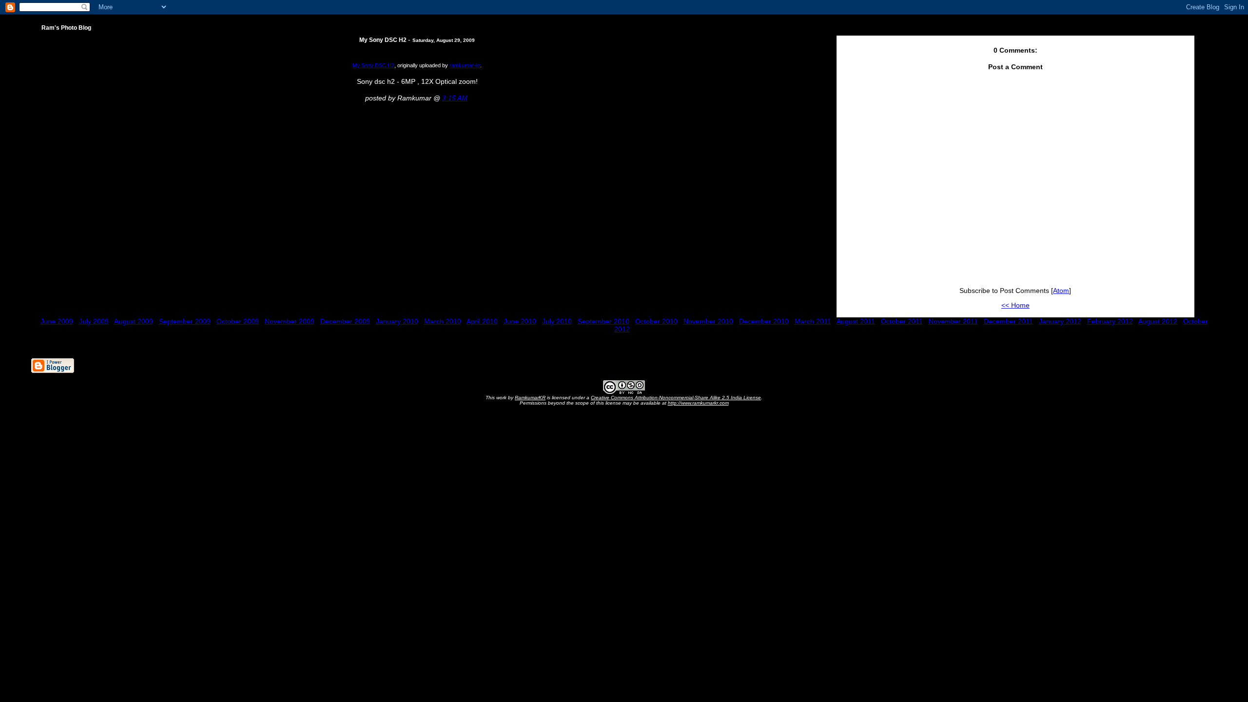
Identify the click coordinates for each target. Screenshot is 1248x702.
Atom (1061, 290)
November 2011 (953, 321)
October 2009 (237, 321)
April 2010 (482, 321)
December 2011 (1008, 321)
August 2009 (133, 321)
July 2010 (557, 321)
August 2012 (1157, 321)
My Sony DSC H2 (373, 65)
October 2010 (656, 321)
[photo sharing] (417, 44)
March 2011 (813, 321)
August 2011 (856, 321)
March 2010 (442, 321)
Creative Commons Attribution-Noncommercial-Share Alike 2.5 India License (676, 397)
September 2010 (603, 321)
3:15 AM (455, 98)
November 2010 (708, 321)
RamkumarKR (530, 397)
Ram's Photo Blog (66, 27)
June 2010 (520, 321)
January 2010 (397, 321)
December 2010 (764, 321)
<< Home (1015, 305)
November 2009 (289, 321)
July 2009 (94, 321)
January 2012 (1060, 321)
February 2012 (1110, 321)
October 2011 (902, 321)
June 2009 (56, 321)
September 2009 (185, 321)
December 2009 (345, 321)
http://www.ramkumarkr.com (698, 403)
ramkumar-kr (464, 65)
